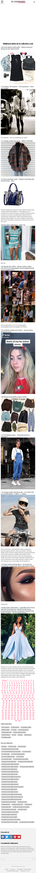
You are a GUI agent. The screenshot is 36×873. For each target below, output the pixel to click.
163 (21, 700)
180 (6, 704)
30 (5, 683)
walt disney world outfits (27, 822)
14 (33, 680)
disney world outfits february (10, 772)
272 (18, 717)
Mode (20, 735)
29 (2, 683)
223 (3, 710)
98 (33, 690)
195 (18, 705)
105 (19, 692)
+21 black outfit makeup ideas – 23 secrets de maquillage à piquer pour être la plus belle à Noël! (17, 565)
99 (2, 692)
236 (9, 712)
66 (24, 687)
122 (33, 694)
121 (30, 694)
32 (9, 683)
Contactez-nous (24, 871)
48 (14, 685)
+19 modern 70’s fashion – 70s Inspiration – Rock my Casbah (17, 87)
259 (12, 715)
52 (24, 685)
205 (15, 707)
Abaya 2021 (13, 746)
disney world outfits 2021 (25, 761)
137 (12, 697)
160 (12, 700)
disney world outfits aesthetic (11, 764)
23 (21, 682)
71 (2, 689)
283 (18, 719)
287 (30, 719)
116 (16, 694)
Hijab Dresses (23, 802)
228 (18, 710)
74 (9, 689)
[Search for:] (18, 859)
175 (24, 702)
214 (9, 709)
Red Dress (28, 735)
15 (2, 682)
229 (21, 710)
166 (29, 700)
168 (3, 702)
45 (7, 685)
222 (33, 709)
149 (14, 699)
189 (32, 704)
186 (24, 704)
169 (6, 702)
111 (2, 694)
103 (13, 692)
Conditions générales (13, 871)
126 (12, 695)
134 (3, 697)
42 (33, 683)
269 (9, 717)
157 (3, 700)
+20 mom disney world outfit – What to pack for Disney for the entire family (16, 48)
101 (7, 692)
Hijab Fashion (6, 735)
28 (33, 682)
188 (30, 704)
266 (33, 715)
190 (3, 705)
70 (33, 687)
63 (16, 687)
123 (3, 695)
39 (26, 683)
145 (2, 699)
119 (24, 694)
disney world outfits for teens (10, 779)
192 (9, 705)
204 (12, 707)
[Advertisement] (18, 22)
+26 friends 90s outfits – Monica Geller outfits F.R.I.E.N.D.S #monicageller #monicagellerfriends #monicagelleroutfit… (17, 268)
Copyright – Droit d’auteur (24, 869)
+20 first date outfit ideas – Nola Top (13, 225)
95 (26, 690)
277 (33, 717)
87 (7, 690)
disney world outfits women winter (12, 799)
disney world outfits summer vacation (13, 787)
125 (9, 695)
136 (9, 697)
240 (21, 712)
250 (18, 714)
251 (21, 714)
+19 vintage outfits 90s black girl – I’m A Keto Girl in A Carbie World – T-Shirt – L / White (17, 493)
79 (21, 689)
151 (19, 699)
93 (21, 690)
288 (33, 719)
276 (30, 717)
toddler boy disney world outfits (11, 819)
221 (30, 709)
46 (10, 685)
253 (27, 714)
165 (26, 700)
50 (19, 685)
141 (24, 697)
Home (6, 869)
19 (11, 682)
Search (33, 859)
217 (18, 709)
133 (32, 695)
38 (24, 683)
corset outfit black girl (8, 756)
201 (3, 707)
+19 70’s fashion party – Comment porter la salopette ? (15, 436)
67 (26, 687)
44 (5, 685)
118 (22, 694)
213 (6, 709)
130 (24, 695)
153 (25, 699)
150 (17, 699)
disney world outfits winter (10, 789)
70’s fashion (6, 727)
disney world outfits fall (27, 766)
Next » (19, 720)
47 (12, 685)
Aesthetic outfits (26, 727)
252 (24, 714)
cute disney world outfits (21, 759)
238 (15, 712)
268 (6, 717)
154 (28, 699)
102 (10, 692)
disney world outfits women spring (12, 794)
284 (21, 719)
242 (27, 712)
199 (29, 705)
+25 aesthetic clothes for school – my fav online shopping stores (17, 331)
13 (31, 680)
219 (24, 709)
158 (6, 700)
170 (9, 702)
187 (27, 704)
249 (15, 714)
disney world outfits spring (10, 782)
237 (12, 712)
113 (8, 694)
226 (12, 710)
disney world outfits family (10, 769)
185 (21, 704)
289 (16, 720)
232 (30, 710)
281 (12, 719)
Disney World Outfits (20, 732)
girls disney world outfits (9, 802)
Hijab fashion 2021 (18, 804)
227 (15, 710)
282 (15, 719)
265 (30, 715)
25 (26, 682)
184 (18, 704)
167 (32, 700)
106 (22, 692)
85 (2, 690)
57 (2, 687)
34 (14, 683)
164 (24, 700)
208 (24, 707)
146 (5, 699)
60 (9, 687)
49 (17, 685)
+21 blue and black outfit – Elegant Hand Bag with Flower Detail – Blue (17, 180)
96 (28, 690)
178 (32, 702)
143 (30, 697)
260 (15, 715)
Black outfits (6, 730)
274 (24, 717)
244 (33, 712)
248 (12, 714)
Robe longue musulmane (10, 814)
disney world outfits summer (10, 784)
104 (16, 692)
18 (9, 682)
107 (25, 692)
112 (5, 694)
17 (7, 682)
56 (33, 685)
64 (19, 687)
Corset (14, 730)
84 (33, 689)
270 (12, 717)
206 (18, 707)
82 (28, 689)
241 (24, 712)
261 (18, 715)
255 (33, 714)
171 (12, 702)
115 (13, 694)
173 (18, 702)
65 (21, 687)
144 (32, 697)
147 (8, 699)
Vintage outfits (7, 737)
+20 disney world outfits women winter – (14, 397)
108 (28, 692)
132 (30, 695)
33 (12, 683)
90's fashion (16, 727)
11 (26, 680)
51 (21, 685)
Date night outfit (7, 732)
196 (21, 705)
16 (5, 682)
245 (3, 714)
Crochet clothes (24, 730)
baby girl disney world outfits (10, 749)
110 (34, 692)
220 (27, 709)
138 (15, 697)
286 (27, 719)
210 (30, 707)
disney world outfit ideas (9, 761)
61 (11, 687)
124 (6, 695)
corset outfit (6, 754)
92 (19, 690)
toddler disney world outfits (10, 822)
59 (7, 687)
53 (26, 685)
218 (21, 709)
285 (24, 719)
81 (26, 689)
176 (27, 702)
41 (31, 683)
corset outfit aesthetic (18, 754)
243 (30, 712)
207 (21, 707)
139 (18, 697)
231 (27, 710)
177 (30, 702)
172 (15, 702)
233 (33, 710)
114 (11, 694)
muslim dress (23, 809)
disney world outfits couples (10, 766)
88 (9, 690)
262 (21, 715)
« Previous (4, 680)
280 (9, 719)
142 (27, 697)
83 (31, 689)
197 (24, 705)
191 (6, 705)
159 (9, 700)
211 (33, 707)
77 (16, 689)
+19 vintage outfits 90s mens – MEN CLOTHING (17, 141)
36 (19, 683)
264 (27, 715)
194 (15, 705)
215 (12, 709)
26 (28, 682)
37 (21, 683)
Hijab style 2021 (7, 807)
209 (27, 707)
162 (18, 700)
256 (3, 715)
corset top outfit (7, 759)
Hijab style (29, 804)
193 (12, 705)
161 (15, 700)
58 (4, 687)
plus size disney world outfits (10, 812)
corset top (20, 756)
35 (16, 683)
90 (14, 690)
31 (7, 683)
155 (31, 699)
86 (4, 690)
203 (9, 707)
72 (4, 689)
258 (9, 715)
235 (6, 712)
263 (24, 715)
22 (18, 682)
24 (23, 682)
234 (3, 712)
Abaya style (22, 746)
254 (30, 714)
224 (6, 710)
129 (21, 695)
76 (14, 689)
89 (12, 690)
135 (6, 697)
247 (9, 714)
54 (28, 685)
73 (7, 689)
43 (2, 685)
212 (3, 709)
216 (15, 709)
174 (21, 702)
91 (16, 690)
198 (27, 705)
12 (28, 680)
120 (27, 694)
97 (31, 690)
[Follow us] (34, 2)
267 (3, 717)
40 (29, 683)
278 (3, 719)
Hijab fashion (6, 804)
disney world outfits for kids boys (11, 777)
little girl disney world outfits (21, 807)
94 (24, 690)
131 (27, 695)
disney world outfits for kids (10, 774)
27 (30, 682)
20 (14, 682)
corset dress (27, 751)
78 (19, 689)
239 (18, 712)
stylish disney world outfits (10, 817)
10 (24, 680)
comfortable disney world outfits (11, 751)
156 (34, 699)
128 (18, 695)
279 (6, 719)
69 (31, 687)
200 (33, 705)
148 (11, 699)
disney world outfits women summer (13, 797)
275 (27, 717)
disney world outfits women (10, 792)
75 (12, 689)
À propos (12, 869)
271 (15, 717)
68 (28, 687)
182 (12, 704)
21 (16, 682)
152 (22, 699)
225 (9, 710)
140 (21, 697)
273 (21, 717)
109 (31, 692)
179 (3, 704)
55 (31, 685)
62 (14, 687)
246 (6, 714)
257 (6, 715)
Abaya (4, 746)
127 (15, 695)
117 (19, 694)
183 (15, 704)
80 (24, 689)
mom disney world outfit (9, 809)
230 (24, 710)
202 (6, 707)
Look (14, 735)
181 (9, 704)
